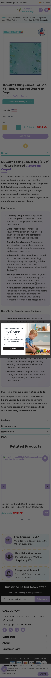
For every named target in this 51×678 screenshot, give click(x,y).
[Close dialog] (48, 325)
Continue (13, 348)
